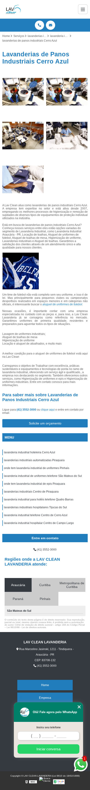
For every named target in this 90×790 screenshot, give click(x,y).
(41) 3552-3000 (27, 409)
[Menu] (83, 9)
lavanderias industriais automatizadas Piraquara (34, 460)
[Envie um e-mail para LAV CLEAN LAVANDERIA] (50, 25)
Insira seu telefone (48, 727)
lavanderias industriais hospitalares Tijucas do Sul (35, 507)
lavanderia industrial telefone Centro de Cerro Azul (35, 515)
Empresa (45, 697)
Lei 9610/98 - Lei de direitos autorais (26, 627)
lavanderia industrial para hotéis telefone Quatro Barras (38, 499)
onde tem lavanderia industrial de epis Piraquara (34, 483)
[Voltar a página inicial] (13, 9)
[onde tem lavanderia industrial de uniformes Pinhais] (23, 179)
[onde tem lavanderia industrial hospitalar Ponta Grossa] (67, 91)
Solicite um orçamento (45, 423)
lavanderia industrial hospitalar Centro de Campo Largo (39, 523)
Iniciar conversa (48, 749)
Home (45, 685)
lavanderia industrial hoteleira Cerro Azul (29, 452)
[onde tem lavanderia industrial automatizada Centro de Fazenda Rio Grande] (23, 91)
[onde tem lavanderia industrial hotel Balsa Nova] (23, 135)
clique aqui (48, 409)
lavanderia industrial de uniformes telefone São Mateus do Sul (43, 476)
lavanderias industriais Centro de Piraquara (31, 491)
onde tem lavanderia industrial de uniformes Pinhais (36, 468)
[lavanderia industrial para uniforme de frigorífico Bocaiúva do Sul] (67, 135)
